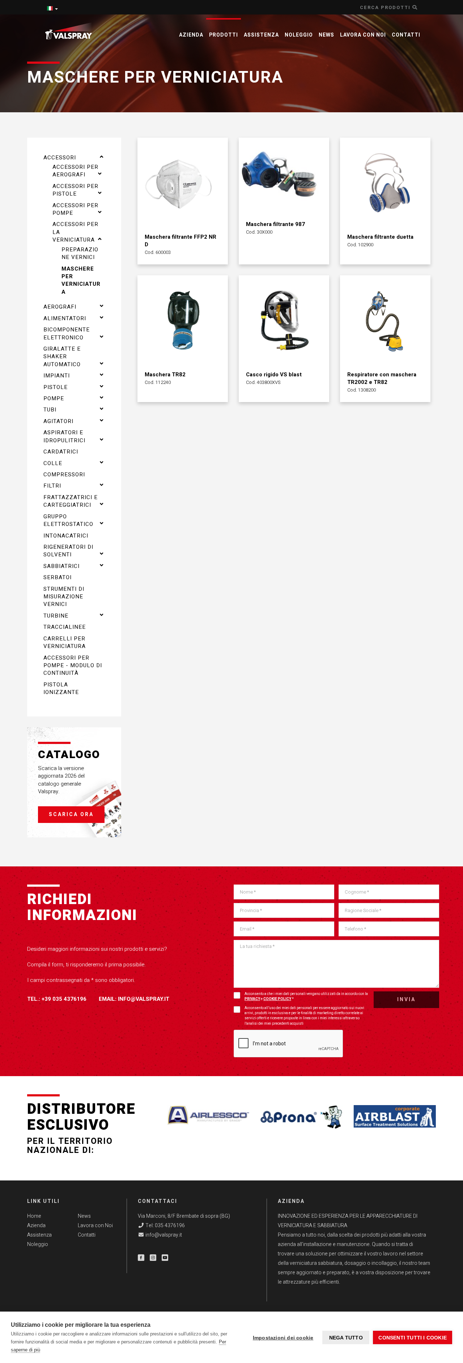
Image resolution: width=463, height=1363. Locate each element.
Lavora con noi (363, 35)
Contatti (406, 35)
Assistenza (261, 35)
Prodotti (223, 35)
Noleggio (299, 35)
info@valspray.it (143, 999)
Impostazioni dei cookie (283, 1338)
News (326, 35)
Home (34, 1216)
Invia (406, 999)
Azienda (191, 35)
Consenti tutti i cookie (412, 1338)
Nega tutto (346, 1338)
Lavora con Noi (95, 1225)
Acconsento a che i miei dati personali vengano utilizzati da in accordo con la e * (306, 996)
